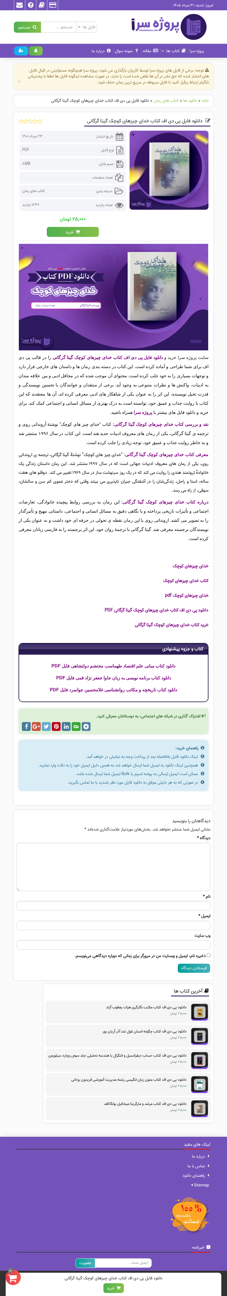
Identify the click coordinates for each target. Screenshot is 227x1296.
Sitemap (201, 1185)
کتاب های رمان (33, 191)
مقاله (147, 51)
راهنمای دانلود (193, 1175)
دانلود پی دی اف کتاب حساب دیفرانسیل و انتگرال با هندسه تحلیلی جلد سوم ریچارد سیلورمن (117, 1056)
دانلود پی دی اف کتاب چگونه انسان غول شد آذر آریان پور (144, 1031)
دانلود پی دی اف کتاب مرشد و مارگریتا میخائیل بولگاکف (145, 1104)
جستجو (25, 27)
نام (206, 897)
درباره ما (98, 51)
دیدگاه (203, 838)
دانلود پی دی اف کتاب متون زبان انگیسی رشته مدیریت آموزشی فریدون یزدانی (129, 1080)
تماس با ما (196, 1166)
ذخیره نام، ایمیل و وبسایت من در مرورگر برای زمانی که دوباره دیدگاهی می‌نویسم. (140, 956)
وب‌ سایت (202, 936)
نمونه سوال (124, 51)
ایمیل (204, 916)
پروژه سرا (197, 51)
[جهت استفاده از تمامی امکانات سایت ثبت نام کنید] (21, 50)
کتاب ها (172, 51)
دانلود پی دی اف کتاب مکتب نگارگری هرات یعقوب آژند (146, 1007)
